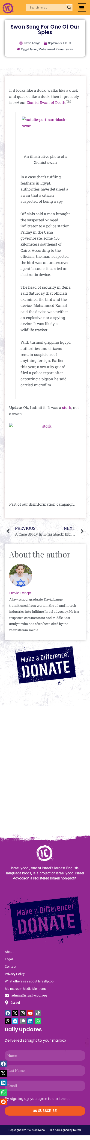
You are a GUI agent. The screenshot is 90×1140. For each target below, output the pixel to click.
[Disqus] (45, 772)
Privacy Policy (15, 974)
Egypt (25, 49)
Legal (9, 959)
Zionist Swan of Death (46, 102)
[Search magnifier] (69, 7)
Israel (33, 49)
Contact (10, 966)
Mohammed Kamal (52, 49)
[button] (82, 7)
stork (66, 407)
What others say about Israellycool (29, 981)
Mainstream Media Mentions (25, 989)
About (9, 952)
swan (69, 49)
